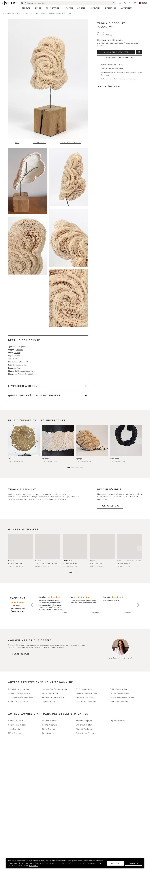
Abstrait (17, 353)
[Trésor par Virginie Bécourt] (24, 440)
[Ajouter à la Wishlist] (139, 52)
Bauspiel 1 (39, 561)
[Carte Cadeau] (130, 3)
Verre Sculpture (15, 729)
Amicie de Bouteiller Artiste (122, 697)
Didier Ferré (123, 563)
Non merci (133, 863)
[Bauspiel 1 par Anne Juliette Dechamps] (47, 546)
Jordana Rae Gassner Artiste (54, 689)
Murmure (11, 561)
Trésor (10, 459)
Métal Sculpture (15, 733)
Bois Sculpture (48, 733)
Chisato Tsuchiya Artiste (19, 693)
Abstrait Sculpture (84, 721)
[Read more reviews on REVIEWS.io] (18, 611)
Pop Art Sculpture (117, 721)
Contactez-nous (110, 506)
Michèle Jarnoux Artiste (86, 693)
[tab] (48, 340)
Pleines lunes (47, 459)
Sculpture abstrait (40, 13)
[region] (85, 605)
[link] (114, 3)
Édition (38, 8)
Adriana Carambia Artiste (53, 697)
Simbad (92, 561)
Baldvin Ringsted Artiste (18, 689)
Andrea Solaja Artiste (85, 697)
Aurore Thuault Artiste (18, 701)
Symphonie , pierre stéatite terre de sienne (131, 561)
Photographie (52, 8)
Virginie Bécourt (55, 13)
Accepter (115, 863)
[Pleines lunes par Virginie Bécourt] (58, 440)
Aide (17, 142)
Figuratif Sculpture (84, 729)
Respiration (114, 459)
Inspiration (95, 8)
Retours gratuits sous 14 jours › (112, 65)
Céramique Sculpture (17, 725)
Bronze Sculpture (15, 721)
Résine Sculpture (49, 725)
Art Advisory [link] (126, 8)
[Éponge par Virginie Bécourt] (92, 440)
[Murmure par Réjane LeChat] (20, 546)
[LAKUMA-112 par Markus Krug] (75, 546)
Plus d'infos (33, 866)
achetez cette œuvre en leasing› (118, 79)
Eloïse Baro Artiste (50, 693)
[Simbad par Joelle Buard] (102, 546)
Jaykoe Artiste (48, 701)
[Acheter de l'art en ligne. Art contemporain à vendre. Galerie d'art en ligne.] (9, 3)
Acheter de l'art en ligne (12, 13)
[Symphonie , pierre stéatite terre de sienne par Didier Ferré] (129, 546)
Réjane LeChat (16, 563)
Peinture (26, 8)
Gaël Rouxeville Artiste (86, 701)
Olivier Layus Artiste (85, 689)
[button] (32, 605)
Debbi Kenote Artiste (119, 701)
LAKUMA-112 (67, 561)
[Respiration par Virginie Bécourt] (126, 440)
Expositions (110, 8)
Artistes (81, 8)
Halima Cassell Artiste (119, 693)
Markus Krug (70, 563)
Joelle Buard (97, 563)
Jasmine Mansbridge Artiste (20, 697)
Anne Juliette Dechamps (48, 563)
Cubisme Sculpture (84, 725)
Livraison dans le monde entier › (112, 69)
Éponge (79, 459)
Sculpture (68, 8)
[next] (139, 441)
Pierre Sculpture (49, 729)
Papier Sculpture (49, 721)
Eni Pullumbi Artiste (118, 689)
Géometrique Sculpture (86, 733)
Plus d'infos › (102, 45)
